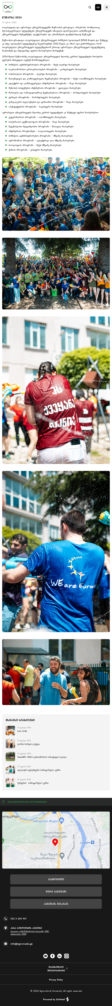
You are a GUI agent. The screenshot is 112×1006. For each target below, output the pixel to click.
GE (98, 7)
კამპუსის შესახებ (56, 903)
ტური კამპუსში (56, 891)
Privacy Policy (56, 979)
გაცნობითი (56, 879)
